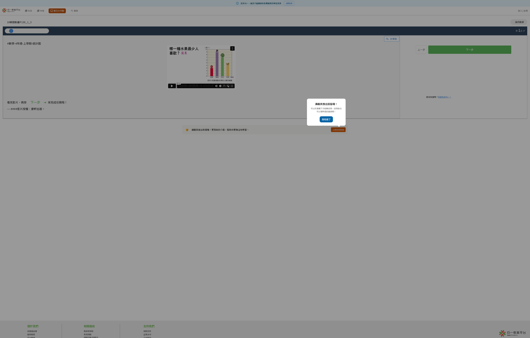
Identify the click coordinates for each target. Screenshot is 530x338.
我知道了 (326, 119)
